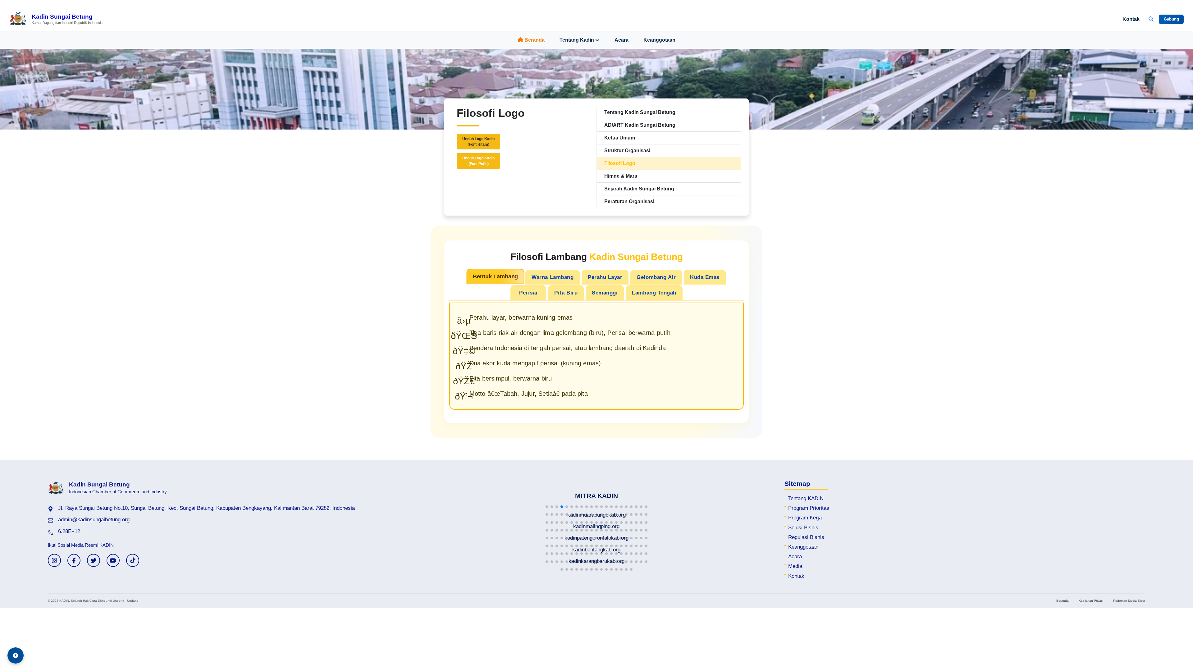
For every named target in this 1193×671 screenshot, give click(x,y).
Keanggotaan (659, 40)
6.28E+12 (69, 531)
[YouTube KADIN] (113, 560)
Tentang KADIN (806, 498)
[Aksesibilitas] (15, 655)
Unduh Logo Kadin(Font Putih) (478, 161)
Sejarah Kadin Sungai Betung (639, 188)
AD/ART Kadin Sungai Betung (639, 125)
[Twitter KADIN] (93, 560)
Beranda (534, 40)
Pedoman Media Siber (1129, 600)
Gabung (1171, 19)
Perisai (528, 293)
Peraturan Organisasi (629, 201)
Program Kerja (805, 518)
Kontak (1131, 19)
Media (795, 566)
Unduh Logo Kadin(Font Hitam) (478, 142)
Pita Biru (566, 293)
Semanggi (605, 293)
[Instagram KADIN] (54, 560)
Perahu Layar (605, 277)
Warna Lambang (553, 277)
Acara (621, 40)
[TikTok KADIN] (132, 560)
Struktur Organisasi (627, 150)
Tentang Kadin (577, 40)
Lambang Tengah (654, 293)
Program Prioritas (808, 508)
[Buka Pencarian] (1151, 19)
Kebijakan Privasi (1091, 600)
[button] (547, 506)
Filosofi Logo (619, 163)
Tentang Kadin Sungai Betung (639, 112)
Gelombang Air (656, 277)
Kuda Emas (705, 277)
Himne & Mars (620, 176)
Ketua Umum (619, 137)
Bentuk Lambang (495, 276)
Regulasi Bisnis (806, 537)
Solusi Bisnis (803, 528)
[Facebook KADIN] (73, 560)
